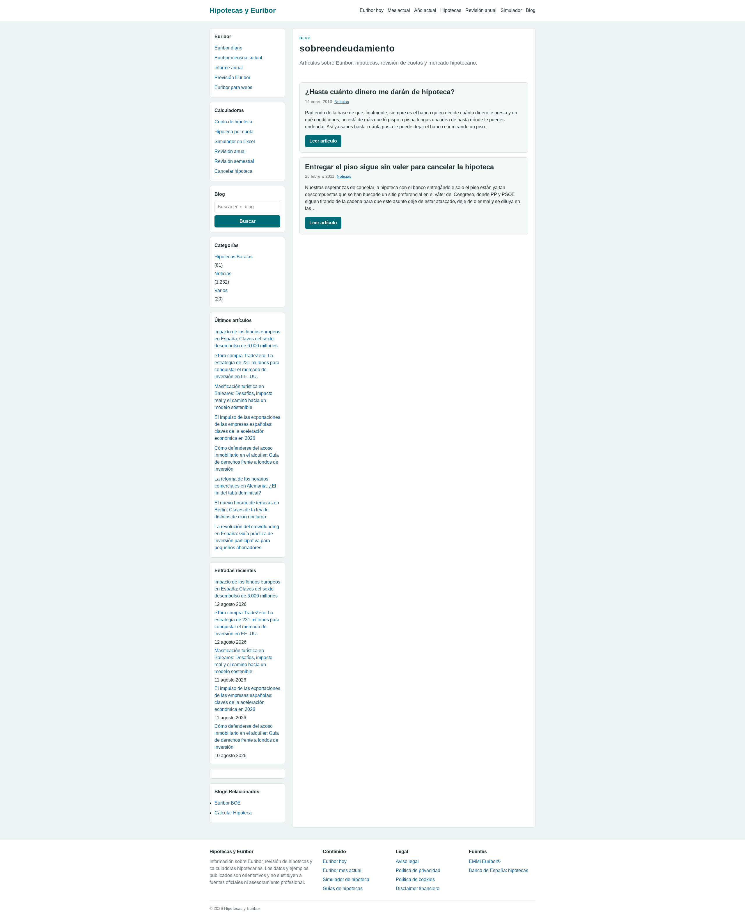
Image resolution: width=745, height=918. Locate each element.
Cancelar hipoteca (233, 171)
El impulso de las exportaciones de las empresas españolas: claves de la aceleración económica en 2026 (247, 428)
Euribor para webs (233, 87)
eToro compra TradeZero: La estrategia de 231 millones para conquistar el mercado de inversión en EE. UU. (246, 366)
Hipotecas (450, 10)
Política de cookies (415, 879)
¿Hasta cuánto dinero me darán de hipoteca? (380, 92)
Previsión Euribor (232, 77)
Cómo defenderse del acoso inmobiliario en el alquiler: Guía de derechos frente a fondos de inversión (246, 459)
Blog (530, 10)
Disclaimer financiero (417, 888)
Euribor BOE (227, 802)
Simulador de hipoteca (346, 879)
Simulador (511, 10)
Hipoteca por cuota (233, 131)
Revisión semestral (234, 161)
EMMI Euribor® (485, 861)
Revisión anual (480, 10)
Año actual (425, 10)
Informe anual (228, 67)
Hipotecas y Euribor (243, 10)
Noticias (222, 273)
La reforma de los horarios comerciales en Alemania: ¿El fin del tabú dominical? (245, 485)
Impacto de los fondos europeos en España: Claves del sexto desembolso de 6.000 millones (247, 338)
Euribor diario (228, 47)
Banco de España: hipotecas (498, 870)
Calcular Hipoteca (233, 812)
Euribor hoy (372, 10)
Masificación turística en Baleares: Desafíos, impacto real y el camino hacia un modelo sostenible (243, 397)
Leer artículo (323, 140)
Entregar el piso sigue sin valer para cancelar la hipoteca (399, 167)
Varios (221, 290)
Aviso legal (407, 861)
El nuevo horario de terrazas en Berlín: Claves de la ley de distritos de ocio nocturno (246, 509)
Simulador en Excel (234, 141)
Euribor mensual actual (238, 57)
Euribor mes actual (342, 870)
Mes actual (399, 10)
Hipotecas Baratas (233, 256)
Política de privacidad (418, 870)
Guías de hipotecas (343, 888)
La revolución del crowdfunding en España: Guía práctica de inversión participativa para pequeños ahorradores (246, 537)
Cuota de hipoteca (233, 121)
